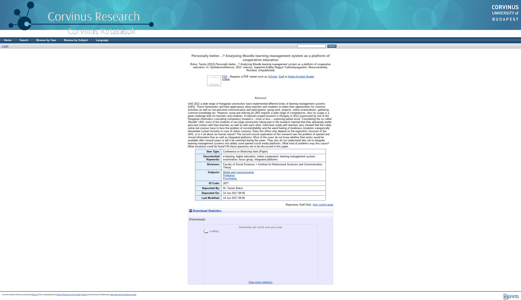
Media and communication (238, 172)
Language (102, 40)
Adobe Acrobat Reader (301, 76)
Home (7, 40)
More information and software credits (123, 295)
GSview (272, 76)
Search (24, 40)
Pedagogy (229, 175)
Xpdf (281, 76)
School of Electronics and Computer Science (71, 295)
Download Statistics (206, 210)
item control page (323, 204)
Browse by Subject (76, 40)
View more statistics (260, 282)
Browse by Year (46, 40)
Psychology (230, 178)
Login (5, 46)
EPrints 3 (35, 295)
